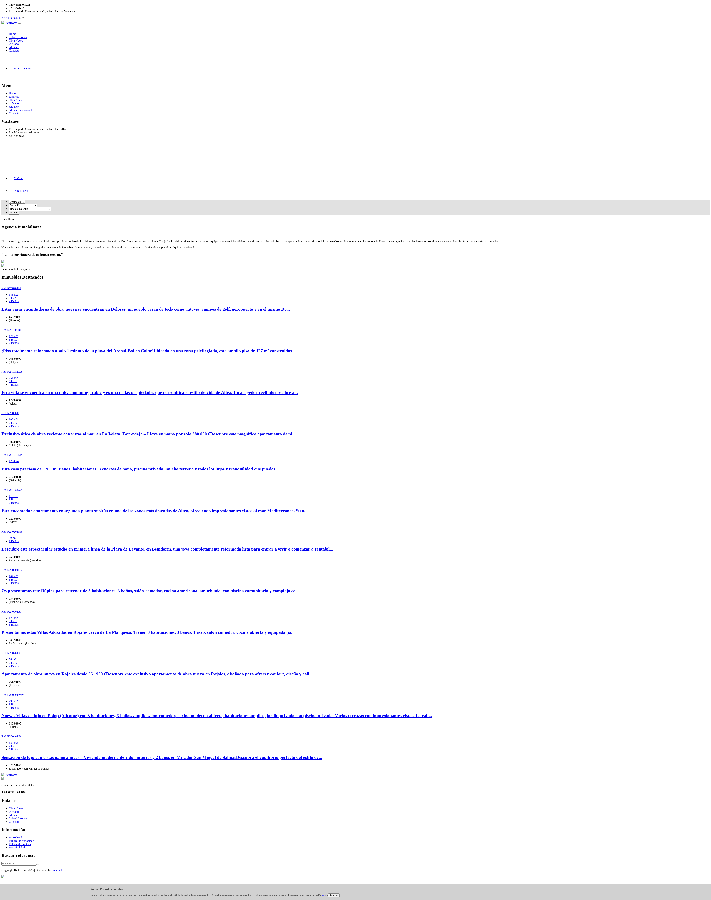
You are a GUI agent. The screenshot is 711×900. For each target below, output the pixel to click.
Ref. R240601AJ (11, 611)
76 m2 (12, 659)
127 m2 (13, 336)
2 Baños (14, 301)
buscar (14, 212)
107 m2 (13, 576)
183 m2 (13, 294)
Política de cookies (20, 844)
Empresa (14, 96)
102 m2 (13, 419)
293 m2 (13, 701)
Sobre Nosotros (18, 818)
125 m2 (13, 617)
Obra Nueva (16, 100)
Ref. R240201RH (11, 531)
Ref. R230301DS (11, 569)
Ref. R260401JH (11, 736)
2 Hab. (13, 422)
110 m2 (13, 496)
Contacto (14, 113)
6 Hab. (13, 381)
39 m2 (12, 537)
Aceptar (334, 895)
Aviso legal (15, 837)
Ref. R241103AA (11, 489)
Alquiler (14, 106)
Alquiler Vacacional (20, 110)
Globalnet (56, 870)
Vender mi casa (22, 68)
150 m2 (13, 742)
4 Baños (14, 384)
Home (12, 93)
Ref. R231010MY (12, 454)
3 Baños (14, 582)
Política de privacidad (21, 840)
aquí (324, 895)
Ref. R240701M (11, 288)
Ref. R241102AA (11, 371)
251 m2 (13, 377)
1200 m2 (14, 461)
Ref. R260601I (10, 413)
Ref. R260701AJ (11, 653)
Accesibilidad (17, 847)
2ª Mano (14, 103)
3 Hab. (13, 297)
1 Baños (14, 541)
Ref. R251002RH (11, 330)
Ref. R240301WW (12, 694)
